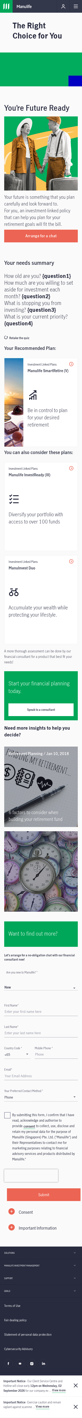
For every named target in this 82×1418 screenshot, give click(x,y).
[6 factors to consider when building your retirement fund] (41, 786)
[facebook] (9, 1365)
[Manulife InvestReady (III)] (41, 506)
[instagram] (33, 1365)
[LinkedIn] (44, 1365)
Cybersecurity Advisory (18, 1349)
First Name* (11, 1005)
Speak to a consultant (41, 710)
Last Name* (11, 1027)
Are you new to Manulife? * (22, 972)
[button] (41, 1212)
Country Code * (13, 1048)
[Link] (41, 871)
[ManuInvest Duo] (41, 599)
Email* (8, 1069)
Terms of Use (12, 1306)
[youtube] (21, 1365)
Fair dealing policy (15, 1320)
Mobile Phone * (44, 1048)
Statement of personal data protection (28, 1334)
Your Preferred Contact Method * (23, 1091)
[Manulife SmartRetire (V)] (41, 402)
